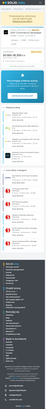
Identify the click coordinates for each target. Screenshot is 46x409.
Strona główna (6, 9)
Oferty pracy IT (18, 9)
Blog (7, 318)
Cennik (8, 272)
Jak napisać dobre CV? (15, 300)
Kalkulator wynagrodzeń (15, 307)
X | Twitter (10, 350)
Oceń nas (9, 361)
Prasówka (9, 315)
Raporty (9, 305)
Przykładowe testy (13, 334)
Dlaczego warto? (12, 267)
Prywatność (10, 278)
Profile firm (10, 302)
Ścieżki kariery (11, 294)
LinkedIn (9, 345)
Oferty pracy (11, 291)
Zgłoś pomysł (11, 358)
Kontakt (9, 342)
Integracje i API (12, 281)
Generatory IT (11, 329)
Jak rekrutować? (12, 323)
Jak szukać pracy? (13, 297)
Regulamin (10, 275)
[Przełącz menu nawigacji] (40, 3)
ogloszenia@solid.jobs (17, 390)
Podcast (9, 320)
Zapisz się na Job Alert (22, 96)
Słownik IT (10, 331)
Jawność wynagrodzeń (15, 270)
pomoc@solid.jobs (16, 386)
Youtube (9, 353)
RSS (7, 356)
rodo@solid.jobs (15, 395)
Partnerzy (9, 283)
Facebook (9, 348)
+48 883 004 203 (15, 400)
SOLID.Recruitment (13, 326)
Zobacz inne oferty (22, 21)
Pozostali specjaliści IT (33, 9)
